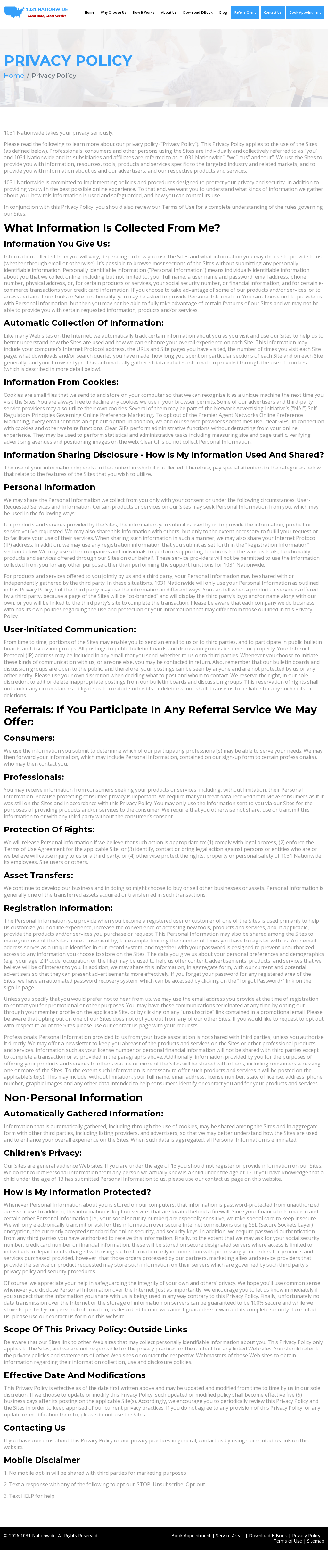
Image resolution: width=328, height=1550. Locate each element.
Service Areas (230, 1535)
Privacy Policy (306, 1535)
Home (89, 12)
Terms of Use (288, 1541)
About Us (168, 12)
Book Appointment (305, 12)
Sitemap (315, 1541)
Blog (223, 12)
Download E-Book (198, 12)
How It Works (143, 12)
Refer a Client (245, 12)
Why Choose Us (113, 12)
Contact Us (273, 12)
